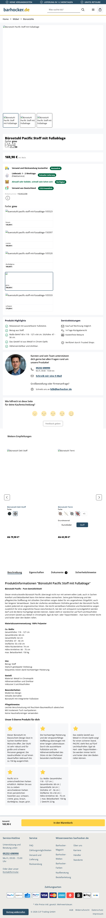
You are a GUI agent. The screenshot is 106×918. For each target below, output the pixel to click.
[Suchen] (83, 10)
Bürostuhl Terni (65, 507)
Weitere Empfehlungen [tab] (19, 436)
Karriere (77, 850)
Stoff (82, 524)
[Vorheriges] (7, 497)
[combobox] (63, 10)
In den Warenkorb (63, 822)
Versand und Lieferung (35, 857)
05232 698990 (43, 367)
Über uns (77, 845)
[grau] (15, 513)
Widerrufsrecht (82, 910)
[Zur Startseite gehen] (16, 9)
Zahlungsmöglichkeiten (40, 850)
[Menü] (93, 9)
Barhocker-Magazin (61, 847)
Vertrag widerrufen (15, 912)
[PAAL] (11, 145)
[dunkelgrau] (9, 513)
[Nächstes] (99, 497)
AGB (71, 910)
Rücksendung (35, 864)
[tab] (14, 572)
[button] (8, 198)
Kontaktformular (10, 872)
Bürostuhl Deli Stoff (16, 507)
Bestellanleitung (63, 877)
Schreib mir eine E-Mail (49, 375)
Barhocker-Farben (61, 865)
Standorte (78, 859)
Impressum (98, 913)
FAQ (31, 845)
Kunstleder (67, 524)
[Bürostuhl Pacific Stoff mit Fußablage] (53, 68)
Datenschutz (97, 910)
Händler (77, 855)
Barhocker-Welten (61, 856)
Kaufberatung (62, 872)
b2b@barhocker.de (61, 389)
